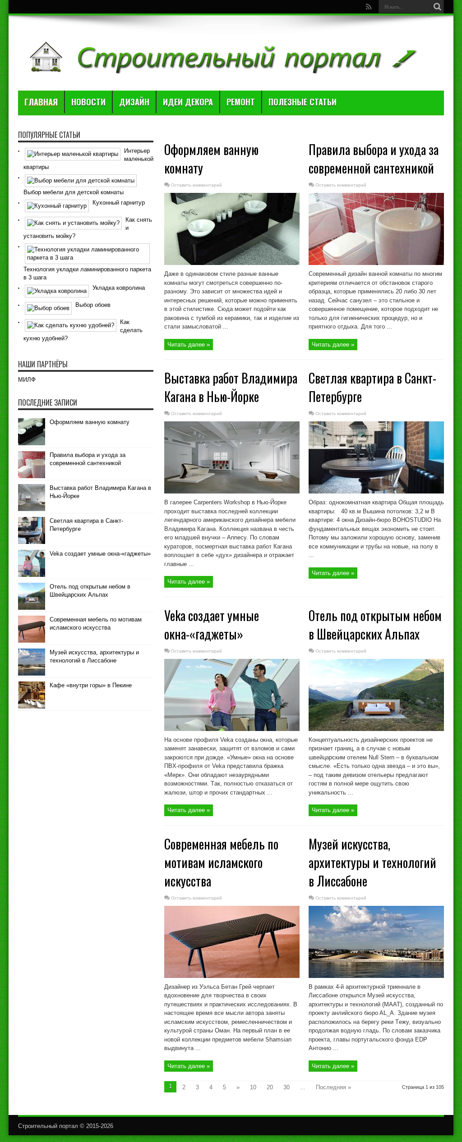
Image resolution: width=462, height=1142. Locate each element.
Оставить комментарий (196, 185)
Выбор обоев (93, 304)
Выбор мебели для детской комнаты (73, 192)
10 (253, 1087)
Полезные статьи (302, 102)
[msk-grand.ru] (221, 68)
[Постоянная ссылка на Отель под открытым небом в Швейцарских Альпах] (376, 729)
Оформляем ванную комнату (89, 422)
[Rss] (368, 6)
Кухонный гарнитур (118, 202)
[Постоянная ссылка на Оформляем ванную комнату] (232, 263)
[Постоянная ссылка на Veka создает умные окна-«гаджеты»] (232, 729)
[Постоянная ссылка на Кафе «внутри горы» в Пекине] (31, 706)
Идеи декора (188, 102)
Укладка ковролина (118, 287)
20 (270, 1087)
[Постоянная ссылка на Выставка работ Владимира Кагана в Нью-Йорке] (232, 491)
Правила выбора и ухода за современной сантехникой (374, 158)
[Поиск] (437, 7)
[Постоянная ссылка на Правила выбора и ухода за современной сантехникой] (376, 263)
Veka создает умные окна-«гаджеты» (211, 624)
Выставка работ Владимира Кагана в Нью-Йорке (230, 387)
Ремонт (240, 102)
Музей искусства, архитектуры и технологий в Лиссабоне (372, 862)
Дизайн (134, 102)
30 (286, 1087)
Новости (88, 102)
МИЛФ (27, 379)
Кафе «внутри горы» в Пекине (91, 685)
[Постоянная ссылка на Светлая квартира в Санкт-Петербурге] (376, 491)
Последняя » (333, 1087)
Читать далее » (188, 344)
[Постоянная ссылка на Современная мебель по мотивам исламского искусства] (232, 976)
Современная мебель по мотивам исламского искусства (221, 862)
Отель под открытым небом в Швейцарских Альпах (375, 624)
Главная (41, 102)
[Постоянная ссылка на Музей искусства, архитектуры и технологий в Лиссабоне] (376, 976)
